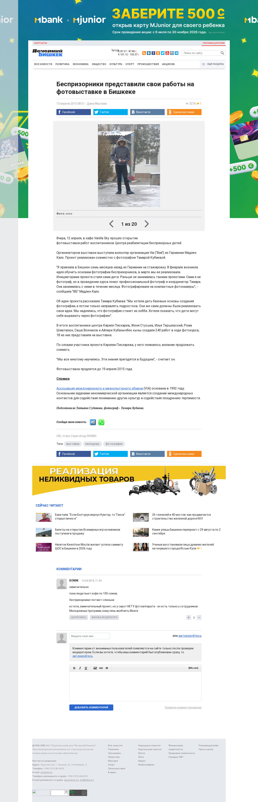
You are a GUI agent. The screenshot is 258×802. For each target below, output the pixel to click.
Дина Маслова (97, 103)
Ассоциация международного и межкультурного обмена (99, 388)
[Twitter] (162, 53)
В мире (112, 772)
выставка (72, 443)
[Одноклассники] (158, 53)
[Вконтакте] (149, 53)
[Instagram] (172, 53)
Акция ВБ (168, 64)
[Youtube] (167, 53)
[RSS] (144, 53)
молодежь (92, 443)
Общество (99, 64)
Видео (142, 761)
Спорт (129, 64)
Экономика (80, 64)
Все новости (43, 64)
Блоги (141, 753)
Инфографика (146, 764)
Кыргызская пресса (149, 749)
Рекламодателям (214, 43)
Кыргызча (40, 43)
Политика (62, 64)
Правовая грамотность (182, 753)
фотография (114, 443)
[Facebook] (153, 53)
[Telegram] (176, 53)
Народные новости (149, 745)
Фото (141, 757)
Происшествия (148, 64)
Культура (115, 64)
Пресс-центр (206, 749)
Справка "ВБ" (176, 757)
